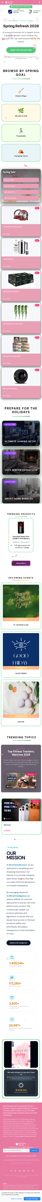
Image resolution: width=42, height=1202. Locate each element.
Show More (21, 563)
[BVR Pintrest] (28, 1168)
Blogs (29, 1156)
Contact (20, 1156)
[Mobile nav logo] (9, 2)
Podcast (34, 1156)
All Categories (13, 1156)
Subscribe (34, 1150)
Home (7, 1156)
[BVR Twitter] (20, 1168)
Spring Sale (9, 172)
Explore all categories (18, 943)
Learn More (24, 1176)
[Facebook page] (11, 1168)
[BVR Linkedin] (32, 1168)
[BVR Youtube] (24, 1168)
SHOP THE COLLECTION (21, 50)
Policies (25, 1156)
